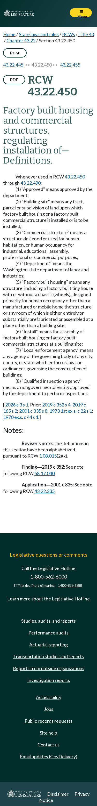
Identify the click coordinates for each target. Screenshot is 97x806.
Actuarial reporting (48, 644)
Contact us (48, 744)
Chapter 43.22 (20, 40)
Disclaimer (58, 794)
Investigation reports (48, 680)
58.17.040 (44, 473)
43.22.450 (75, 177)
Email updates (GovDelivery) (48, 756)
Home (9, 34)
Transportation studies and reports (48, 656)
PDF (14, 79)
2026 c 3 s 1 (16, 405)
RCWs (68, 34)
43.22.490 (30, 183)
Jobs (48, 709)
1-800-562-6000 (48, 577)
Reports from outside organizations (48, 668)
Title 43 (86, 34)
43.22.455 (70, 65)
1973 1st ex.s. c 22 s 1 (70, 411)
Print (15, 52)
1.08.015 (48, 456)
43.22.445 (13, 65)
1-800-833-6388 (70, 586)
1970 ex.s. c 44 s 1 (20, 417)
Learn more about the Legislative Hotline (48, 598)
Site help (48, 733)
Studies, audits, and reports (48, 621)
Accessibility (48, 697)
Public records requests (48, 721)
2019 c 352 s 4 (56, 405)
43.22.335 (44, 491)
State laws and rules (39, 34)
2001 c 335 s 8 (33, 411)
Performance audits (48, 633)
